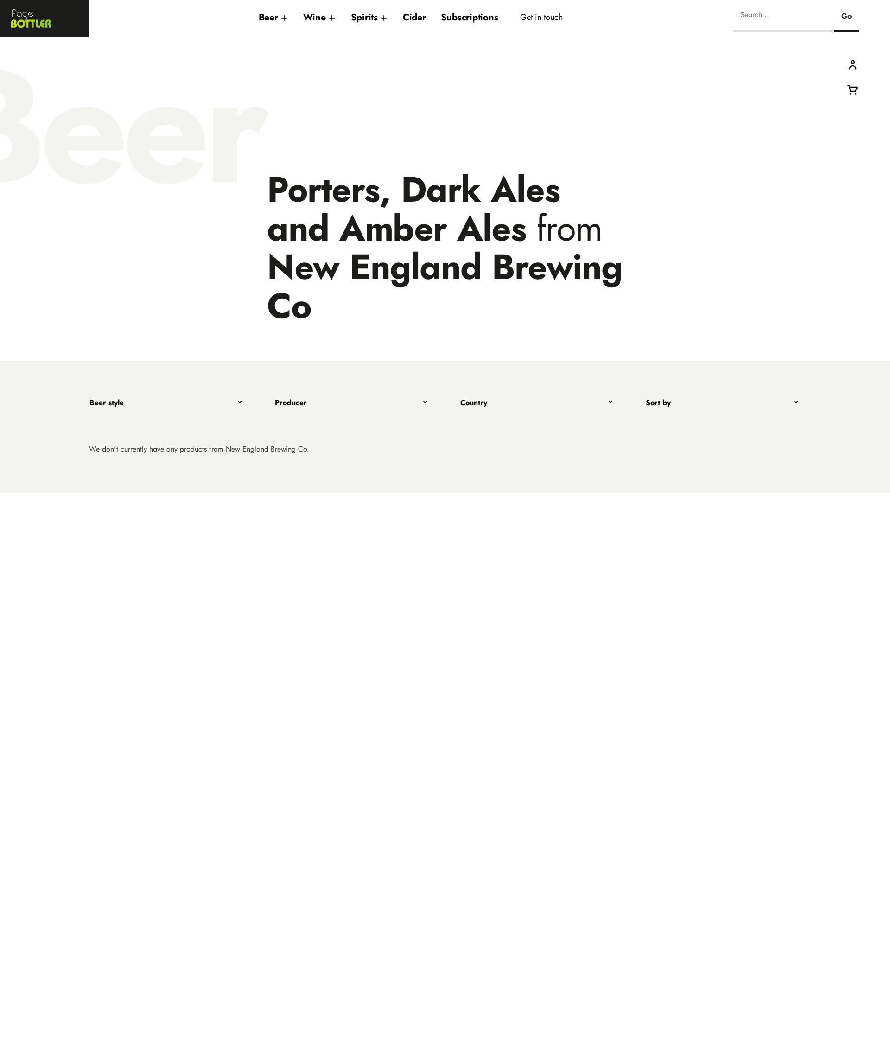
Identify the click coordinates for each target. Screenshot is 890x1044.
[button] (852, 64)
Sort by (658, 403)
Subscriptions (469, 17)
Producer (291, 403)
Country (473, 403)
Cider (414, 17)
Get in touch (541, 17)
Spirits (364, 17)
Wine (314, 17)
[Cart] (852, 88)
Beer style (106, 403)
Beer (268, 17)
